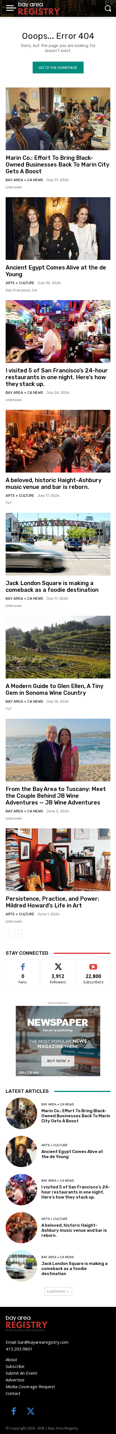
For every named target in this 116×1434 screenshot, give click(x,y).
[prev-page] (9, 934)
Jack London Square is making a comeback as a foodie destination (52, 586)
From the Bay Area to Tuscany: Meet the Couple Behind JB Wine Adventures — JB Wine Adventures (56, 796)
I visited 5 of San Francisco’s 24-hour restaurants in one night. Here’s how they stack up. (57, 377)
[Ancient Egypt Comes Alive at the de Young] (58, 228)
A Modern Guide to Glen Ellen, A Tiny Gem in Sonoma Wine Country (54, 689)
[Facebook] (14, 1412)
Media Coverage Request (30, 1386)
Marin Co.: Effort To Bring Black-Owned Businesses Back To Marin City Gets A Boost (57, 164)
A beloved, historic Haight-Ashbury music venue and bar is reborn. (53, 483)
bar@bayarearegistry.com (43, 1342)
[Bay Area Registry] (39, 8)
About (11, 1359)
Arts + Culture (20, 283)
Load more (56, 1291)
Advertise (15, 1380)
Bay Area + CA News (24, 180)
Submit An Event (21, 1373)
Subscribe (93, 964)
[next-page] (18, 934)
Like (23, 964)
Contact (13, 1393)
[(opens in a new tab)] (58, 118)
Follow (58, 964)
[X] (31, 1412)
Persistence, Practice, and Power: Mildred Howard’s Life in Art (52, 902)
